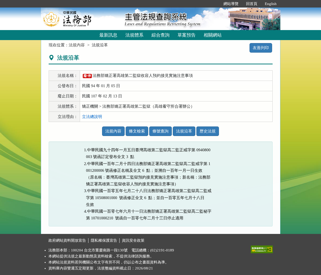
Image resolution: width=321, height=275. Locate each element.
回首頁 (251, 4)
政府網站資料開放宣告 (67, 240)
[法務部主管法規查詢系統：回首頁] (81, 19)
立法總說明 (92, 116)
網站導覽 (230, 4)
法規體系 (134, 35)
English (271, 4)
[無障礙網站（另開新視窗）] (262, 248)
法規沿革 (184, 131)
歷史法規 (208, 131)
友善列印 (261, 48)
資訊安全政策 (133, 240)
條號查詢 (160, 131)
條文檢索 (137, 131)
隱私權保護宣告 (104, 240)
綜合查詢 (160, 35)
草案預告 (187, 35)
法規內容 (77, 45)
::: (214, 4)
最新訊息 (108, 35)
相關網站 (213, 35)
